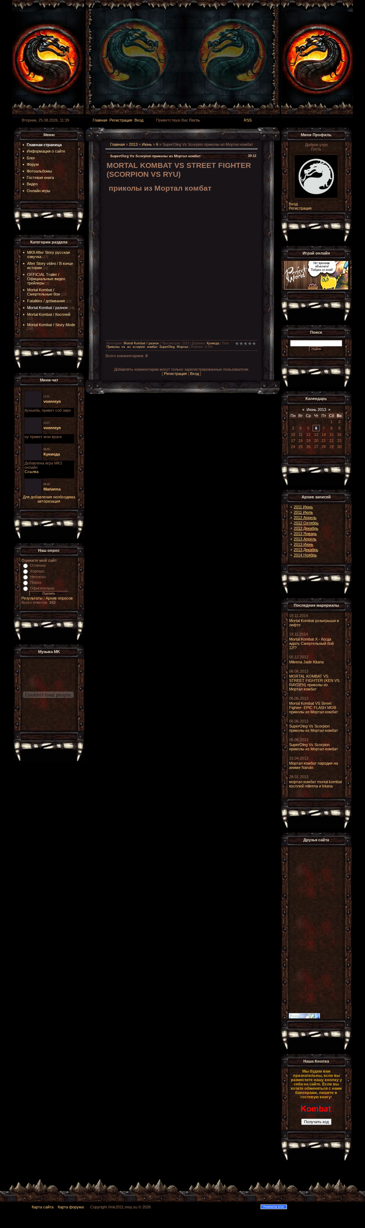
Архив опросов (59, 598)
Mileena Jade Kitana (306, 662)
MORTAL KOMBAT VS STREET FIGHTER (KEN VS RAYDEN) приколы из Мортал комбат (314, 682)
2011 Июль (303, 512)
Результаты (31, 598)
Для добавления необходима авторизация (49, 499)
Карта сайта (42, 1207)
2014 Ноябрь (305, 555)
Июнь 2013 (316, 409)
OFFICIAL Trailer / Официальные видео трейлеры (46, 278)
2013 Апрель (305, 539)
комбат (152, 347)
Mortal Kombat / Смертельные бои (43, 292)
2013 (133, 144)
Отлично (38, 565)
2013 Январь (305, 533)
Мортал (182, 347)
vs (123, 347)
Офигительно (42, 588)
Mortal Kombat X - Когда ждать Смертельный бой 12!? (311, 643)
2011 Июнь (303, 507)
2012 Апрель (305, 517)
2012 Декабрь (306, 528)
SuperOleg (167, 347)
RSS (248, 120)
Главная (100, 120)
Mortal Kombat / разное (47, 307)
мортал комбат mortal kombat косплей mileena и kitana (315, 784)
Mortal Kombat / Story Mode (51, 325)
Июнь (147, 144)
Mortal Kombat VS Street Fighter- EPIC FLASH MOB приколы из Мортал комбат (313, 707)
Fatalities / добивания (46, 301)
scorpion (139, 347)
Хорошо (37, 571)
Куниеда (213, 343)
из (128, 347)
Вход (138, 120)
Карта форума (73, 1207)
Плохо (35, 582)
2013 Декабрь (306, 550)
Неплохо (38, 577)
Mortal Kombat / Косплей (48, 314)
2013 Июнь (303, 544)
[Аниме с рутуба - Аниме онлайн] (304, 1017)
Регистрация (120, 120)
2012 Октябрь (306, 523)
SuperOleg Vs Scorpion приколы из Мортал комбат (313, 728)
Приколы (113, 347)
